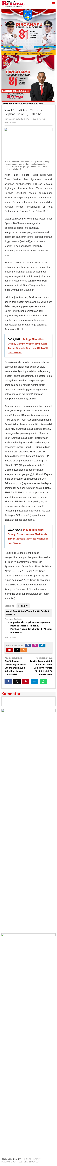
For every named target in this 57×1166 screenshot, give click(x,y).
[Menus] (53, 3)
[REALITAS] (13, 3)
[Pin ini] (25, 681)
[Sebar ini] (8, 681)
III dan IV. (23, 605)
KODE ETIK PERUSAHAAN (29, 1161)
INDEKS (27, 1159)
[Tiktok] (17, 650)
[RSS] (23, 650)
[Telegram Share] (34, 681)
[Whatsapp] (43, 681)
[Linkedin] (42, 645)
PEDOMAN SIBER (8, 1161)
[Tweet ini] (17, 681)
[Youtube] (9, 650)
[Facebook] (28, 645)
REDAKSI (37, 1159)
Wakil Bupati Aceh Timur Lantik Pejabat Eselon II (27, 612)
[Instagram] (35, 645)
